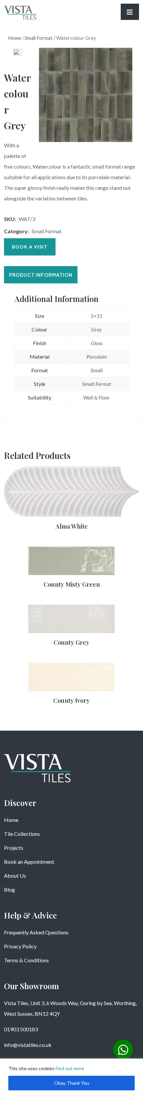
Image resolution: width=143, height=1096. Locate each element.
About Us (15, 875)
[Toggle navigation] (130, 12)
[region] (71, 1077)
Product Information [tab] (40, 275)
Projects (13, 847)
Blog (9, 889)
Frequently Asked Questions (36, 932)
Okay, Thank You (71, 1083)
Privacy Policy (20, 946)
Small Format (39, 38)
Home (14, 38)
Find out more (70, 1068)
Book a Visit (30, 247)
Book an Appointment (29, 861)
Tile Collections (22, 834)
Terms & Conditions (26, 960)
